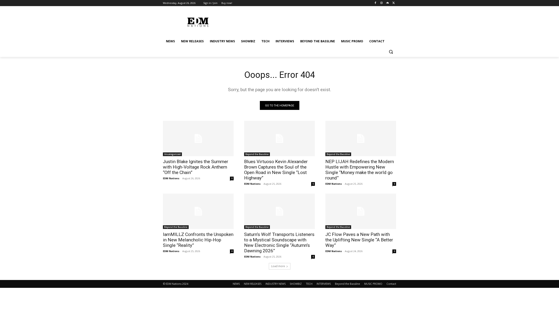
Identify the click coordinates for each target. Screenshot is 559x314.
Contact (391, 284)
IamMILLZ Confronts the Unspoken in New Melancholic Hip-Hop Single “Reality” (198, 240)
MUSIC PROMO (373, 284)
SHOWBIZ (296, 284)
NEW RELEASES (252, 284)
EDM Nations (171, 178)
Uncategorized (172, 154)
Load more (278, 266)
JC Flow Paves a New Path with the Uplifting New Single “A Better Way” (359, 240)
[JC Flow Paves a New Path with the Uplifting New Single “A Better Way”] (360, 211)
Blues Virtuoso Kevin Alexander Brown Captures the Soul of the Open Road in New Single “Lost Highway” (276, 170)
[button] (391, 51)
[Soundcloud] (387, 3)
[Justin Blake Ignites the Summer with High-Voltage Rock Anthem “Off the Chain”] (198, 138)
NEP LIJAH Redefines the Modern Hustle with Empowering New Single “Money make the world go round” (359, 170)
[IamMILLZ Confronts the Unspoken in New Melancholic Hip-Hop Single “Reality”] (198, 211)
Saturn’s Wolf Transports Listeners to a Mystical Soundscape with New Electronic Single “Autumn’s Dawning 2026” (279, 242)
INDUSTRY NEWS (276, 284)
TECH (309, 284)
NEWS (236, 284)
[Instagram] (381, 3)
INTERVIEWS (324, 284)
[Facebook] (375, 3)
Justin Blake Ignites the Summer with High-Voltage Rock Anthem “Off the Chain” (195, 167)
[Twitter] (393, 3)
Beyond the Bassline (257, 154)
